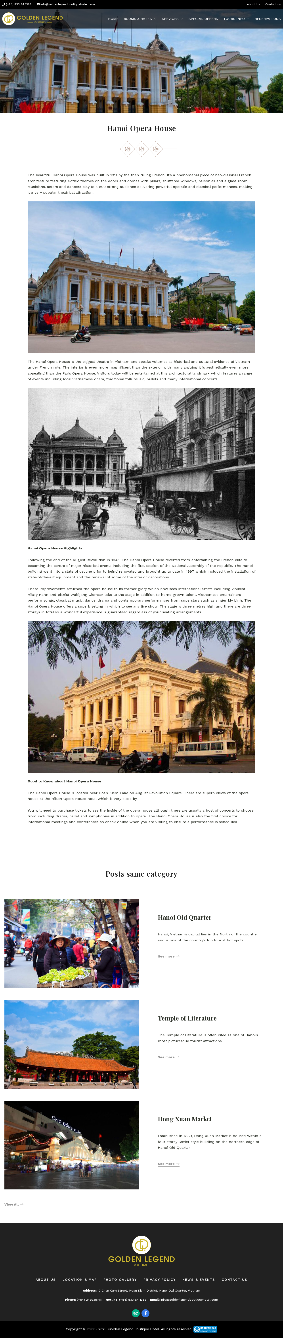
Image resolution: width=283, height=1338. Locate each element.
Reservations (268, 19)
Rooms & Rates (138, 19)
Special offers (203, 19)
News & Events (198, 1280)
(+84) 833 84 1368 (18, 4)
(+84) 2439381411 (89, 1299)
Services (170, 19)
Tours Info (234, 19)
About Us (253, 4)
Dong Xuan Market (185, 1119)
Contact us (273, 4)
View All (11, 1204)
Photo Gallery (120, 1280)
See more (166, 956)
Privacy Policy (159, 1280)
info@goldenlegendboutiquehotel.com (67, 4)
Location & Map (80, 1280)
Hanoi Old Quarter (185, 917)
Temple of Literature (187, 1018)
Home (113, 19)
